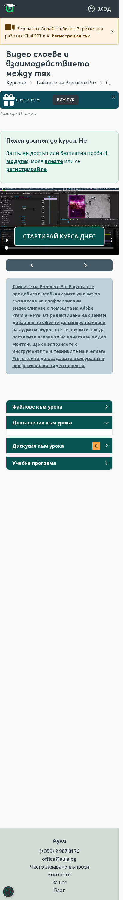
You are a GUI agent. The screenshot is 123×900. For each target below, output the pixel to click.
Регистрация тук (71, 36)
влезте (54, 161)
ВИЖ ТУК (65, 99)
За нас (59, 882)
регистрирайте (26, 169)
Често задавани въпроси (59, 866)
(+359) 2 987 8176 (59, 851)
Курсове (16, 82)
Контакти (59, 874)
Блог (59, 890)
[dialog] (8, 891)
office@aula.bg (59, 859)
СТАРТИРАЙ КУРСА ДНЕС (59, 236)
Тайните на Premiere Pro (66, 82)
